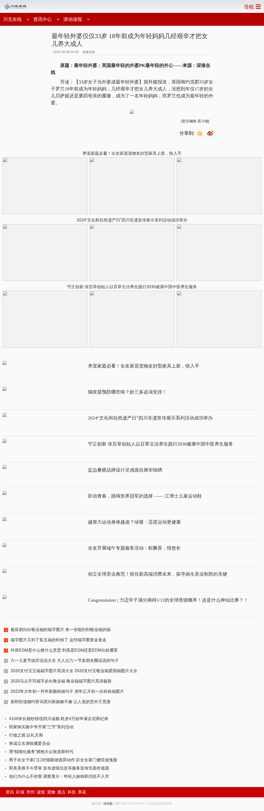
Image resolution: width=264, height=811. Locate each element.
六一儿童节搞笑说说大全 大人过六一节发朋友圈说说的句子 (65, 660)
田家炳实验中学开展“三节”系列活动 (41, 727)
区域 (20, 792)
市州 (30, 792)
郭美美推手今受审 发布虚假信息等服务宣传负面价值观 (59, 768)
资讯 (10, 792)
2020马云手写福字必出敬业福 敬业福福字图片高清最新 (61, 681)
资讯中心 (42, 19)
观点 (61, 792)
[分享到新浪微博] (211, 133)
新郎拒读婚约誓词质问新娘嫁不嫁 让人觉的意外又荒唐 (61, 701)
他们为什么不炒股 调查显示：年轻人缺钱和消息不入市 (59, 776)
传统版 (108, 803)
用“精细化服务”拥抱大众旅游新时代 (41, 751)
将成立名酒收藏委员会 (29, 743)
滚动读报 (72, 19)
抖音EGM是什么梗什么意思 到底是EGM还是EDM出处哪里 (64, 650)
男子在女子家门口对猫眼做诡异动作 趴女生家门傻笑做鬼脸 (63, 760)
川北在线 (12, 19)
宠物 (51, 792)
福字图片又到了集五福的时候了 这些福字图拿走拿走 (58, 640)
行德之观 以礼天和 (26, 735)
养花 (82, 792)
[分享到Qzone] (200, 133)
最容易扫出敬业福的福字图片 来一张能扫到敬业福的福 (61, 629)
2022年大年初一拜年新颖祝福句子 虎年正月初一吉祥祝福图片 (67, 691)
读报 (41, 792)
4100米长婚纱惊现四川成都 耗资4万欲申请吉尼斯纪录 (58, 718)
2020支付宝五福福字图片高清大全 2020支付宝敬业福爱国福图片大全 (74, 671)
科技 (72, 792)
